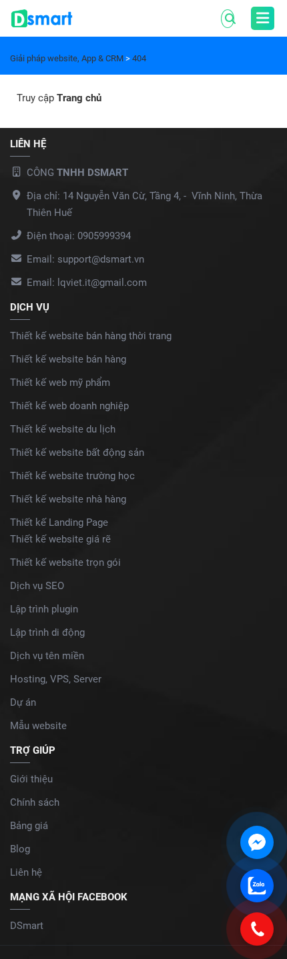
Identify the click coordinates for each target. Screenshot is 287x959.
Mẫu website (38, 726)
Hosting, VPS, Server (55, 679)
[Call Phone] (257, 929)
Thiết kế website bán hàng (68, 359)
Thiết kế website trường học (72, 476)
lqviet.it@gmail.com (102, 283)
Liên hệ (26, 872)
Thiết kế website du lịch (62, 429)
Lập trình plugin (44, 609)
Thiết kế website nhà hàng (68, 499)
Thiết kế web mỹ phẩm (60, 383)
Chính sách (34, 802)
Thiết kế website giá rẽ (60, 539)
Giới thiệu (31, 779)
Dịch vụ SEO (37, 586)
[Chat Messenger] (257, 842)
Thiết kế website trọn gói (65, 562)
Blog (20, 849)
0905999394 (104, 236)
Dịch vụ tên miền (47, 656)
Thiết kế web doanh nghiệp (69, 406)
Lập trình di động (47, 632)
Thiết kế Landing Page (59, 522)
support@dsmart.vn (100, 259)
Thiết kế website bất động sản (77, 453)
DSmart (26, 926)
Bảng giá (29, 826)
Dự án (23, 702)
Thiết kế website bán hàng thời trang (91, 336)
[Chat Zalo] (257, 885)
